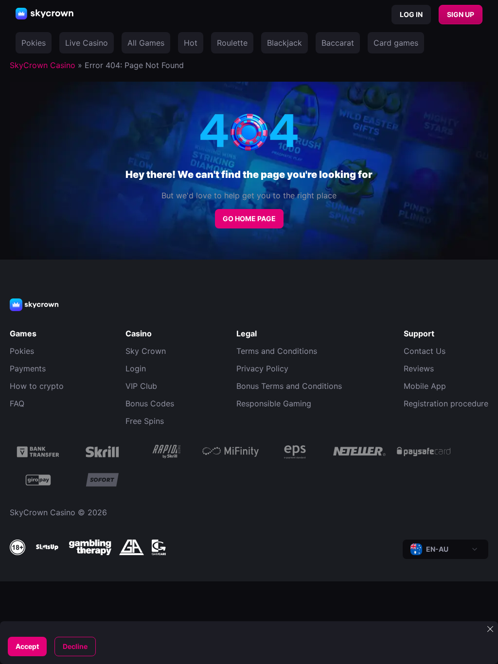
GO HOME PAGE (249, 218)
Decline (75, 646)
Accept (27, 646)
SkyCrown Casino (42, 65)
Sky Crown (145, 351)
